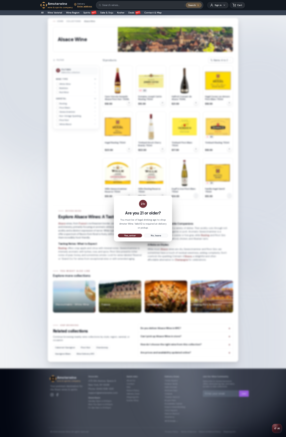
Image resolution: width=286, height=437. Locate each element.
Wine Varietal (55, 12)
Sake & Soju (106, 12)
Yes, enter (130, 235)
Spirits (89, 12)
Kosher (120, 12)
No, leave (156, 235)
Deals (134, 12)
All (42, 12)
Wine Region (72, 12)
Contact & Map (153, 12)
